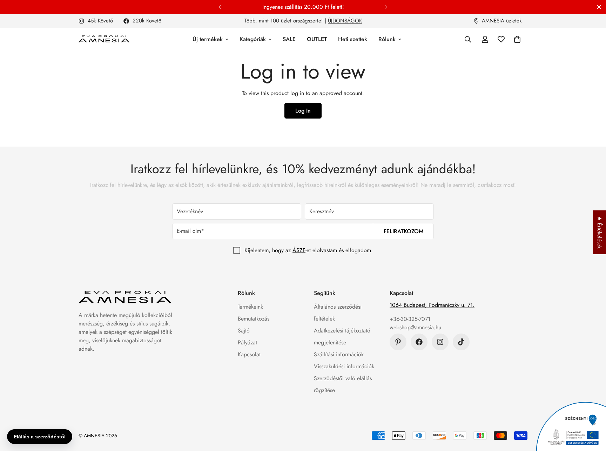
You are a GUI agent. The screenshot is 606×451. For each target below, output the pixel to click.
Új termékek (208, 39)
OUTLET (317, 39)
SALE (289, 39)
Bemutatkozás (253, 319)
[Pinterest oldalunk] (398, 342)
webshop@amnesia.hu (415, 327)
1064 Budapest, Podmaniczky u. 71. (432, 305)
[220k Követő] (419, 342)
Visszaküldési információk (344, 366)
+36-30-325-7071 (410, 319)
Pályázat (247, 342)
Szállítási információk (339, 354)
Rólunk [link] (387, 39)
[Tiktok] (461, 342)
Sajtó (244, 331)
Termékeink (250, 307)
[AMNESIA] (104, 39)
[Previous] (220, 7)
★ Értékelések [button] (599, 232)
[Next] (386, 7)
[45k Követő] (440, 342)
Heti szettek (352, 39)
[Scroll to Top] (592, 413)
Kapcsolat (249, 354)
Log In (303, 111)
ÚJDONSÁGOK (345, 21)
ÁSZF (298, 250)
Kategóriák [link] (253, 39)
